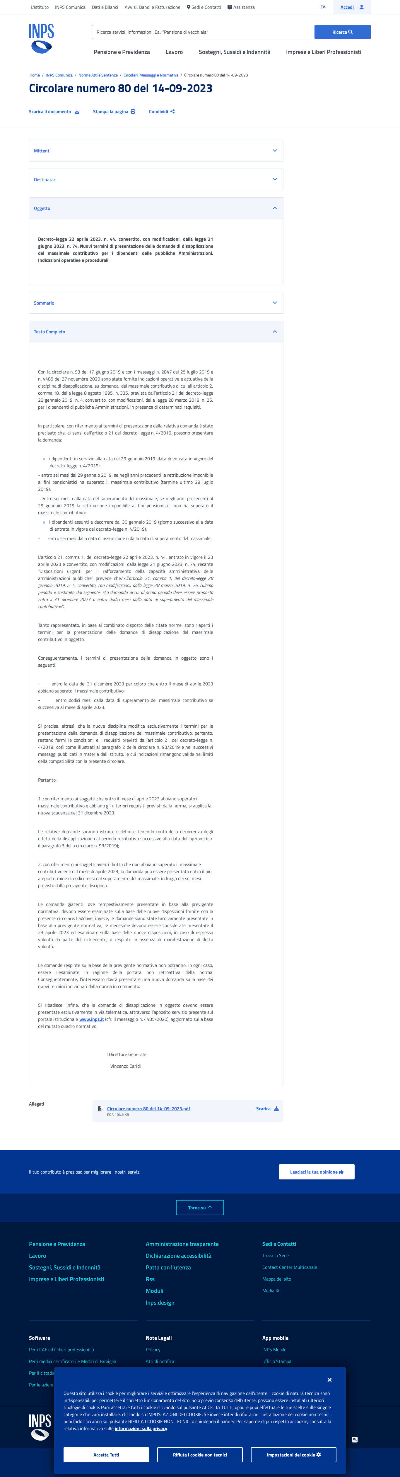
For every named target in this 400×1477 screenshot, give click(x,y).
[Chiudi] (329, 1379)
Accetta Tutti (106, 1454)
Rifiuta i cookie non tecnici (200, 1454)
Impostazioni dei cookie (291, 1454)
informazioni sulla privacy (141, 1428)
